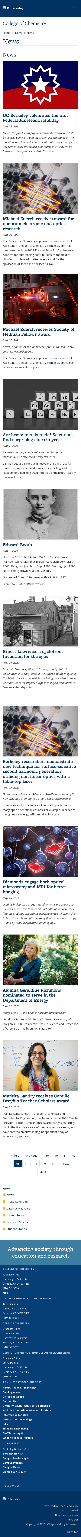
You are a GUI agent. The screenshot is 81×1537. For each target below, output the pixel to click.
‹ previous (32, 1155)
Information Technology (17, 1419)
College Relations (13, 1396)
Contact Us (9, 1401)
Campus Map (11, 1467)
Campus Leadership (16, 1458)
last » (44, 1171)
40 (57, 1156)
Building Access (12, 1392)
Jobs (5, 1424)
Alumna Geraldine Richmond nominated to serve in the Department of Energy (32, 995)
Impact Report (16, 1215)
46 (45, 1164)
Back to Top (71, 1532)
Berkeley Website (14, 1449)
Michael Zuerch (57, 362)
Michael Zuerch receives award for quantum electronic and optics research (38, 224)
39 (48, 1156)
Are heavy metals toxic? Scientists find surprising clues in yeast (38, 437)
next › (68, 1163)
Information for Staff (15, 1415)
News (18, 33)
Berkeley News (13, 1453)
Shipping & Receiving (15, 1428)
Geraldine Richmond (17, 1019)
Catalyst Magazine (18, 1208)
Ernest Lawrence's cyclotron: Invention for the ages (33, 653)
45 (37, 1164)
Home (6, 33)
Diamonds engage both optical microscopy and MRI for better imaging (34, 887)
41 (66, 1156)
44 (28, 1164)
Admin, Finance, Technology (19, 1387)
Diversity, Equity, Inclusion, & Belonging (26, 1405)
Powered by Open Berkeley (61, 1506)
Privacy (73, 1519)
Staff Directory (13, 1433)
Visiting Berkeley (14, 1471)
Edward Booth (17, 544)
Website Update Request (18, 1437)
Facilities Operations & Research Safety (27, 1410)
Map (5, 1292)
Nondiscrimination (66, 1515)
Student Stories (17, 1229)
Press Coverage (17, 1201)
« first (16, 1155)
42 (75, 1156)
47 (54, 1164)
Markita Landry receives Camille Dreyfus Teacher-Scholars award (36, 1098)
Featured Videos (17, 1222)
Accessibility (70, 1510)
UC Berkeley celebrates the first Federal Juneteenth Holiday (35, 117)
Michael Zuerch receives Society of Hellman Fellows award (38, 331)
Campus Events (13, 1462)
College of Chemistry (24, 23)
